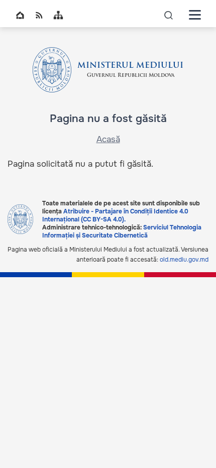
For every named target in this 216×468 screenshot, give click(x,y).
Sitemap (58, 15)
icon (169, 15)
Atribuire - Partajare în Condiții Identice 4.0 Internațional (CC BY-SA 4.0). (115, 215)
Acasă (108, 139)
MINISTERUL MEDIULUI (130, 66)
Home (20, 15)
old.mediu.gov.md (184, 260)
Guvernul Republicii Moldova (130, 75)
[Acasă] (52, 69)
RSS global (39, 15)
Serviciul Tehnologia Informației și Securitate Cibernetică (121, 231)
